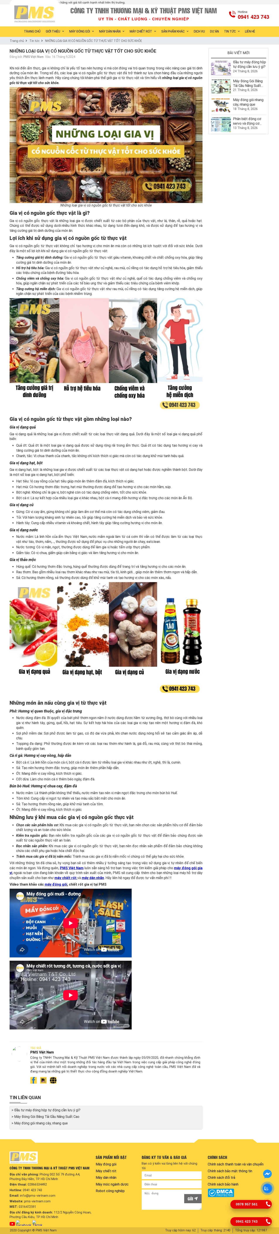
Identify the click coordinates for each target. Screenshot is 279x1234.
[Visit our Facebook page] (23, 1223)
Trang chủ (17, 41)
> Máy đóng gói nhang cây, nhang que (40, 1123)
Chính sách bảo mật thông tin (230, 1171)
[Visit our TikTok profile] (37, 1223)
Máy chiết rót (141, 31)
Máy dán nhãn (110, 31)
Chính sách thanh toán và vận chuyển (236, 1164)
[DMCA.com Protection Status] (238, 1193)
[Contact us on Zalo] (267, 1188)
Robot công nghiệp (110, 1191)
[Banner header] (144, 13)
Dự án (214, 31)
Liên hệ (250, 31)
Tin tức (230, 31)
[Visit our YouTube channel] (12, 1224)
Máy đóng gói (79, 31)
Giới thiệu (53, 31)
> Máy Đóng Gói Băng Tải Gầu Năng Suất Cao (45, 1117)
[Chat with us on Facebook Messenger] (267, 1174)
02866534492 (37, 1184)
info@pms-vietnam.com (37, 1196)
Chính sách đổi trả (221, 1177)
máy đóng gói (56, 884)
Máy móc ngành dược (112, 1184)
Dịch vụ (199, 31)
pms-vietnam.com (37, 1201)
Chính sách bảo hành (223, 1184)
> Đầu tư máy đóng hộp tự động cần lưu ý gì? (46, 1110)
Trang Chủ (32, 31)
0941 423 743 (32, 1190)
